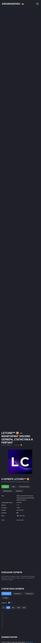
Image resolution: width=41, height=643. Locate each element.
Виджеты (19, 491)
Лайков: (3, 505)
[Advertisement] (20, 407)
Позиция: (4, 507)
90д (13, 607)
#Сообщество (29, 496)
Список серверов (6, 445)
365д (24, 607)
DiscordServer (13, 3)
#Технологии (20, 496)
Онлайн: (3, 510)
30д (8, 607)
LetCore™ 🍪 (18, 445)
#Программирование (23, 498)
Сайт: (3, 520)
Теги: (2, 496)
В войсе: (4, 513)
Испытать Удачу (24, 486)
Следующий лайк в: (7, 502)
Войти (5, 486)
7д (3, 607)
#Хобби (32, 498)
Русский (22, 515)
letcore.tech (20, 520)
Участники (6, 593)
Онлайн (5, 598)
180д (18, 607)
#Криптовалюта (21, 500)
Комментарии (7, 491)
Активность (17, 593)
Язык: (3, 515)
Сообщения (29, 593)
